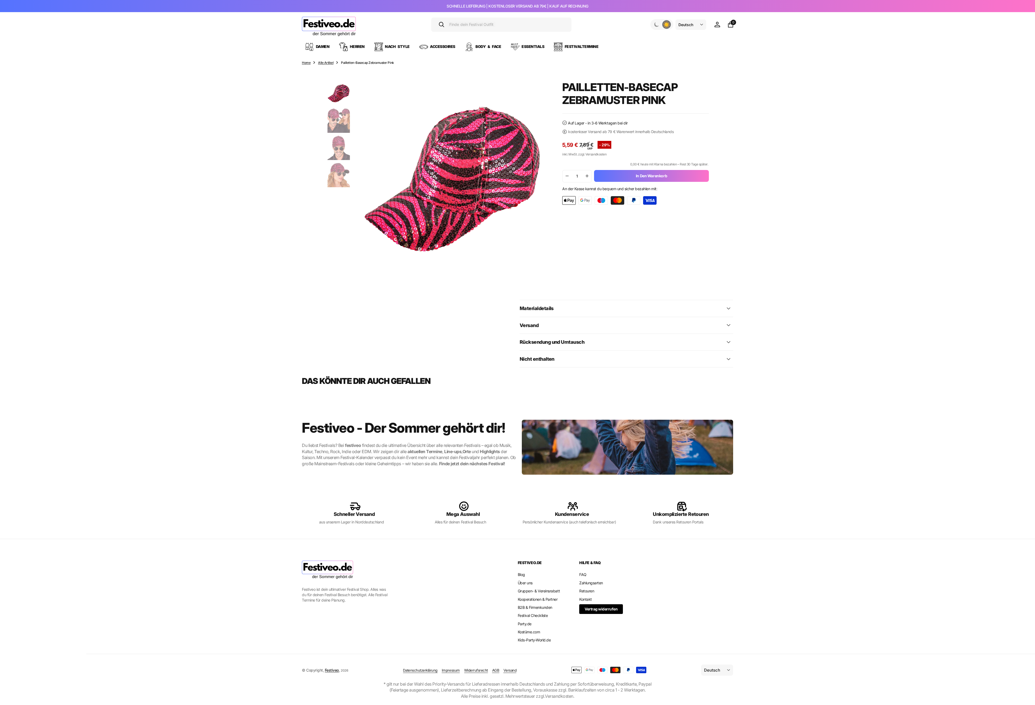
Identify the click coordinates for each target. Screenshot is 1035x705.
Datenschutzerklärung (420, 670)
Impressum (451, 670)
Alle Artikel (325, 63)
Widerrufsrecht (476, 670)
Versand (509, 670)
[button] (717, 24)
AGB (495, 670)
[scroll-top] (1026, 687)
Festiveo (332, 670)
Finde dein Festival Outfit (471, 24)
